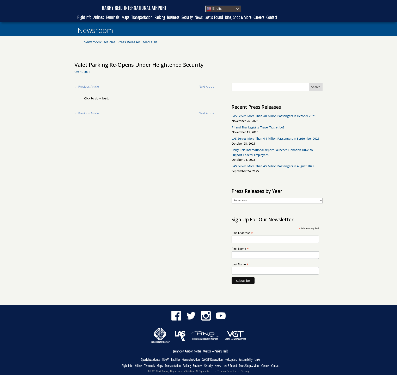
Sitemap (245, 371)
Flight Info (84, 18)
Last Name (240, 264)
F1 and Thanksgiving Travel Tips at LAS (258, 127)
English (218, 8)
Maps (125, 18)
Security (187, 18)
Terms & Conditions (228, 371)
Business (173, 18)
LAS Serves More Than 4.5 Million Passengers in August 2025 (273, 166)
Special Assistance (150, 360)
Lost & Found (214, 18)
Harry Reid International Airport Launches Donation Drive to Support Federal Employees (272, 152)
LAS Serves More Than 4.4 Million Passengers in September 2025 (275, 138)
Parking (159, 18)
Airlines (98, 18)
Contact (271, 18)
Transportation (142, 18)
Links (257, 360)
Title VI (165, 360)
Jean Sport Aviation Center (187, 351)
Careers (259, 18)
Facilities (175, 360)
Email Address (242, 233)
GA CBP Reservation (212, 360)
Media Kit (150, 42)
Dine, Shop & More (238, 18)
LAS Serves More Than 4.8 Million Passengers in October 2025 (274, 116)
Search (315, 87)
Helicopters (231, 360)
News (199, 18)
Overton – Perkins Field (215, 351)
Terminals (113, 18)
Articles (109, 42)
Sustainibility (245, 360)
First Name (240, 249)
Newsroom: (93, 42)
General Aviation (191, 360)
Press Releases (129, 42)
